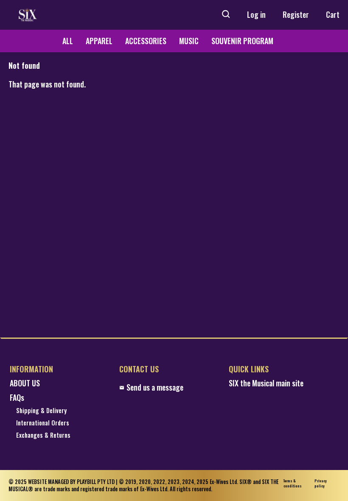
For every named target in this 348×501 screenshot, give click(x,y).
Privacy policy (320, 483)
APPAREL (99, 40)
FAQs (17, 397)
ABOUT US (25, 383)
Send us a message (154, 387)
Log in (256, 14)
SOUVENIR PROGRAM (242, 40)
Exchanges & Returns (43, 435)
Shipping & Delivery (41, 411)
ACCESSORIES (145, 40)
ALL (67, 40)
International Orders (42, 423)
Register (296, 14)
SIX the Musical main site (266, 383)
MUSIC (189, 40)
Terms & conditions (292, 483)
